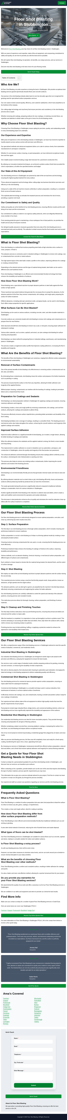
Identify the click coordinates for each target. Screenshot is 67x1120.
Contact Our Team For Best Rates (33, 236)
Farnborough (38, 1019)
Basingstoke (38, 1011)
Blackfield (24, 910)
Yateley (36, 1021)
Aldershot (37, 1015)
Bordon (36, 1005)
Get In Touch (33, 1096)
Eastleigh (6, 1015)
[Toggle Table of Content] (18, 78)
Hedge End (31, 910)
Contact (61, 3)
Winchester (37, 998)
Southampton (7, 1009)
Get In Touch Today (33, 72)
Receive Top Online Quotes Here (33, 634)
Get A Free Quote (33, 986)
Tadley (36, 1017)
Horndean (6, 1013)
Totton (5, 1019)
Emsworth (6, 1017)
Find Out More (33, 787)
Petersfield (37, 1000)
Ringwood (37, 1007)
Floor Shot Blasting (15, 49)
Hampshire (37, 1013)
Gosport (9, 910)
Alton (35, 1002)
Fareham (4, 910)
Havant (5, 1011)
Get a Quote (32, 35)
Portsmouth (16, 910)
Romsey (5, 1023)
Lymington (6, 1021)
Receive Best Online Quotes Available (33, 506)
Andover (36, 1009)
